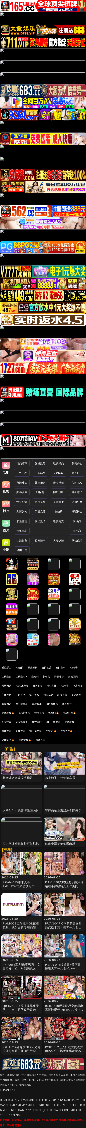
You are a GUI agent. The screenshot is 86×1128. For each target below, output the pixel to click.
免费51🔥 (53, 713)
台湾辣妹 (21, 482)
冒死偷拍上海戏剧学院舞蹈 (63, 810)
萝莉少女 (77, 463)
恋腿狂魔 (77, 502)
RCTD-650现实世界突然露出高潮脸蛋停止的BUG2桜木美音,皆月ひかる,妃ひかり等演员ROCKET (64, 1011)
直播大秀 (20, 731)
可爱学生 (58, 502)
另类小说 (21, 550)
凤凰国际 (6, 685)
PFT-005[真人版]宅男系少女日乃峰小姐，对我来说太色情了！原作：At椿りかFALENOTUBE (21, 970)
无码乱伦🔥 (69, 713)
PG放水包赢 (22, 685)
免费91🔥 (51, 731)
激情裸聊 (39, 713)
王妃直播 (20, 694)
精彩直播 (51, 685)
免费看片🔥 (8, 713)
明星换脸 (40, 511)
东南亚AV (76, 482)
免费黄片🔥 (25, 740)
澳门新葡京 (22, 703)
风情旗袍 (21, 511)
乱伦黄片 (34, 694)
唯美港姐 (58, 482)
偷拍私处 (48, 694)
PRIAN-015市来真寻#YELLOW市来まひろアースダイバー (22, 886)
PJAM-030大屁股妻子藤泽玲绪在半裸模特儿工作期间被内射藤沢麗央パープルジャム (64, 888)
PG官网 (20, 667)
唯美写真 (58, 521)
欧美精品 (58, 463)
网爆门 (77, 521)
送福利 (35, 676)
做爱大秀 (6, 731)
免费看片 (69, 722)
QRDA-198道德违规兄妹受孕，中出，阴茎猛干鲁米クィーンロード (21, 1009)
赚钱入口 (40, 740)
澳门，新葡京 (53, 722)
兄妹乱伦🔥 (8, 740)
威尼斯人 (6, 667)
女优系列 (40, 502)
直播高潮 (38, 685)
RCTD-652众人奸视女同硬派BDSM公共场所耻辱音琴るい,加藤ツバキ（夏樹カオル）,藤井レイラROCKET (64, 1053)
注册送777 (21, 676)
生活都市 (21, 540)
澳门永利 (60, 667)
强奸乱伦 (40, 463)
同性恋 (77, 531)
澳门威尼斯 (35, 731)
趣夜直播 (62, 694)
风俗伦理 (77, 540)
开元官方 (6, 722)
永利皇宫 (67, 703)
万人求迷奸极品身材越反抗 (21, 843)
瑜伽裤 (58, 511)
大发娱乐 (37, 703)
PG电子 (74, 667)
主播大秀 (6, 694)
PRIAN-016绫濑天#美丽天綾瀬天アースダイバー (63, 966)
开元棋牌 (33, 667)
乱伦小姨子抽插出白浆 (60, 843)
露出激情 (40, 521)
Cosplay (58, 473)
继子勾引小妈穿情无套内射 (21, 810)
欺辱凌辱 (21, 492)
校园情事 (40, 540)
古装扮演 (21, 502)
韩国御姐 (40, 482)
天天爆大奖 (22, 722)
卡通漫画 (21, 521)
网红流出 (58, 492)
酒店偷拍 (78, 685)
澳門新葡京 (52, 703)
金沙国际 (37, 722)
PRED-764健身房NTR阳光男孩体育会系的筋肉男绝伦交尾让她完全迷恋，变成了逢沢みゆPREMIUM (22, 1053)
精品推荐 (21, 463)
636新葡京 (24, 713)
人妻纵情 (58, 540)
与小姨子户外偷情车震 (60, 778)
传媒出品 (21, 531)
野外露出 (77, 492)
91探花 (40, 492)
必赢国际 (73, 676)
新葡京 (46, 676)
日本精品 (40, 473)
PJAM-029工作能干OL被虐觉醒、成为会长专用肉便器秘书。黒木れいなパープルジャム (21, 929)
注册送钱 (6, 676)
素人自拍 (77, 473)
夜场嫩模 (76, 694)
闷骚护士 (77, 511)
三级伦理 (21, 473)
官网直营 (47, 667)
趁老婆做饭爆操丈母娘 (18, 778)
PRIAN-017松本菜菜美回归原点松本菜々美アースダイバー (63, 927)
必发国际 (6, 703)
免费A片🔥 (67, 731)
